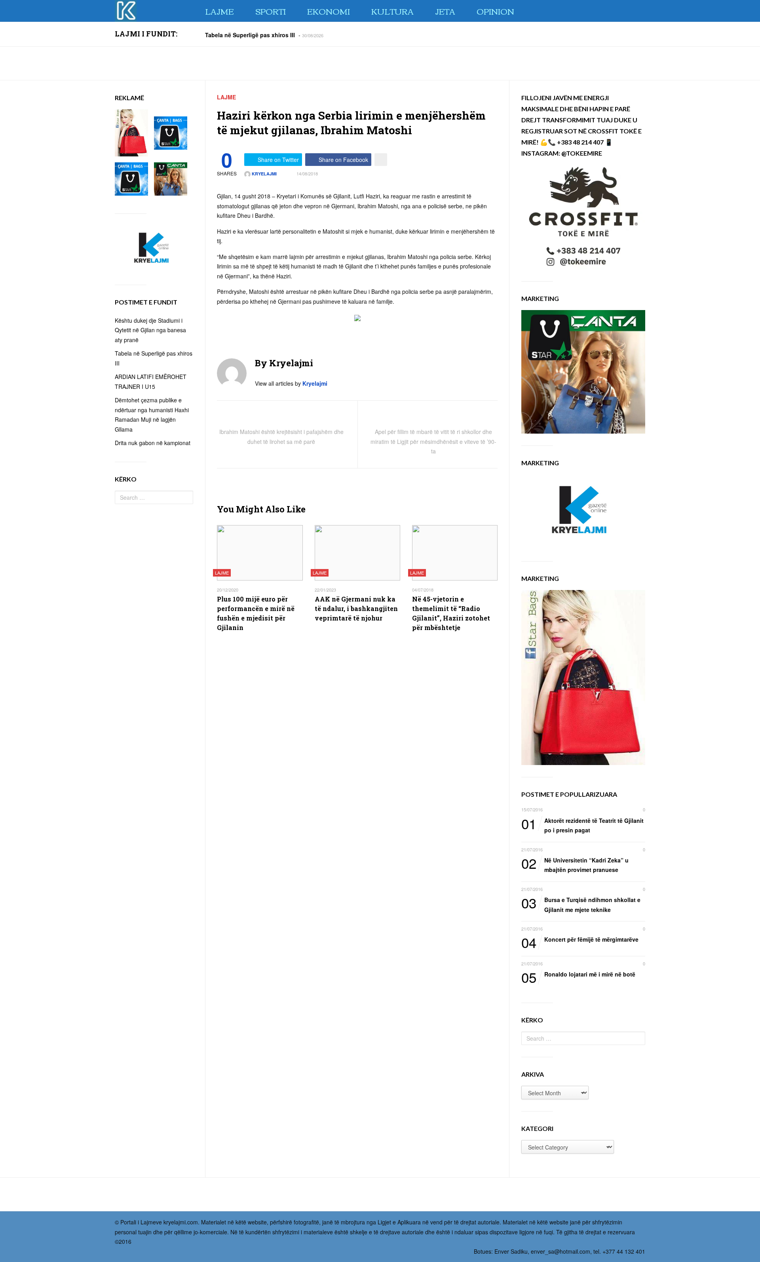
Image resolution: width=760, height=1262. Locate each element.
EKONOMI (328, 11)
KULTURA (392, 11)
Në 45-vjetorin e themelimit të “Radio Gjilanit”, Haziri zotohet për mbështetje (451, 613)
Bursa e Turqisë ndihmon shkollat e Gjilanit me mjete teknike (580, 904)
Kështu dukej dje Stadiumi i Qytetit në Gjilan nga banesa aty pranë (150, 330)
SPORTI (270, 11)
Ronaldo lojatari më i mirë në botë (578, 974)
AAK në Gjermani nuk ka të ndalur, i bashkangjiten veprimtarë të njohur (356, 608)
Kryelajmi (264, 174)
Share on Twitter (278, 160)
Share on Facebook (343, 160)
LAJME (219, 11)
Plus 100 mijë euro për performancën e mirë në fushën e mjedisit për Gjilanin (255, 613)
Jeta (445, 11)
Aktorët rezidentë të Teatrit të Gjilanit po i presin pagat (582, 825)
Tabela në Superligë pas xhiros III (250, 34)
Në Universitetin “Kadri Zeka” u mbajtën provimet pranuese (575, 864)
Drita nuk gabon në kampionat (152, 443)
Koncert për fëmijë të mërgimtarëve (579, 940)
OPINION (495, 11)
